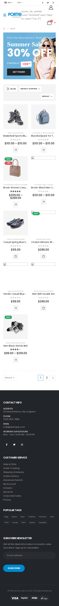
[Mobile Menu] (5, 15)
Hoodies (14, 239)
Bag (6, 516)
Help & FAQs (9, 464)
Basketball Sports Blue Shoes (19, 135)
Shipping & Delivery (13, 472)
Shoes (36, 291)
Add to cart (15, 256)
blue (22, 516)
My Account (9, 484)
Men (9, 133)
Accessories (9, 185)
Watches (19, 133)
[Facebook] (42, 2)
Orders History (11, 476)
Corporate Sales (12, 495)
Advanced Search (13, 480)
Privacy (7, 499)
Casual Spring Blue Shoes (17, 242)
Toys (14, 133)
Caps (8, 239)
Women (51, 133)
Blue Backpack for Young (45, 135)
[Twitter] (48, 2)
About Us (8, 491)
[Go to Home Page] (4, 28)
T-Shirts (44, 133)
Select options (15, 150)
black (14, 516)
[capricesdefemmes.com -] (14, 15)
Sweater (42, 522)
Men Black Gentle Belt (15, 345)
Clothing (36, 133)
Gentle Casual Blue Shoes (17, 294)
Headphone (40, 239)
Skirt (24, 522)
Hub (52, 516)
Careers (7, 487)
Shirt (7, 522)
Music (48, 239)
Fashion (17, 185)
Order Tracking (11, 468)
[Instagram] (53, 2)
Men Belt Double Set (43, 294)
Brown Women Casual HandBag (20, 187)
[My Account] (51, 7)
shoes (15, 522)
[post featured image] (15, 116)
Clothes (31, 516)
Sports (32, 522)
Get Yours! (19, 72)
